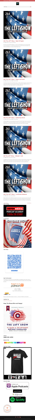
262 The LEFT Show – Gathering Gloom (14, 117)
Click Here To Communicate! (8, 300)
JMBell (5, 42)
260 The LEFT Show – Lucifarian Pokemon (15, 194)
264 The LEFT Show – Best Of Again (14, 41)
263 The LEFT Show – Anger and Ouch (14, 79)
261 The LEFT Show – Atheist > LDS (13, 156)
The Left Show (13, 42)
